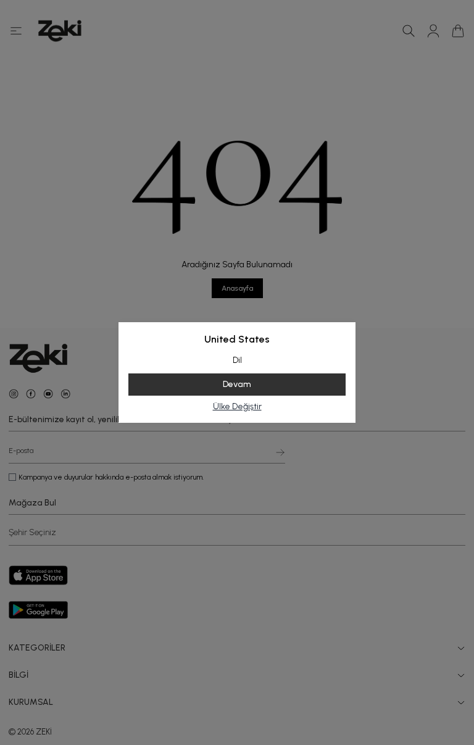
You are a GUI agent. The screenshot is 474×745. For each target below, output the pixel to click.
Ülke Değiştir (237, 406)
